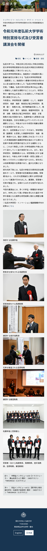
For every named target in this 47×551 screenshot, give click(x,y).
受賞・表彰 (40, 58)
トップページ (7, 20)
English (18, 532)
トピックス (20, 20)
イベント (38, 20)
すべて (29, 20)
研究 (19, 58)
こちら (11, 206)
